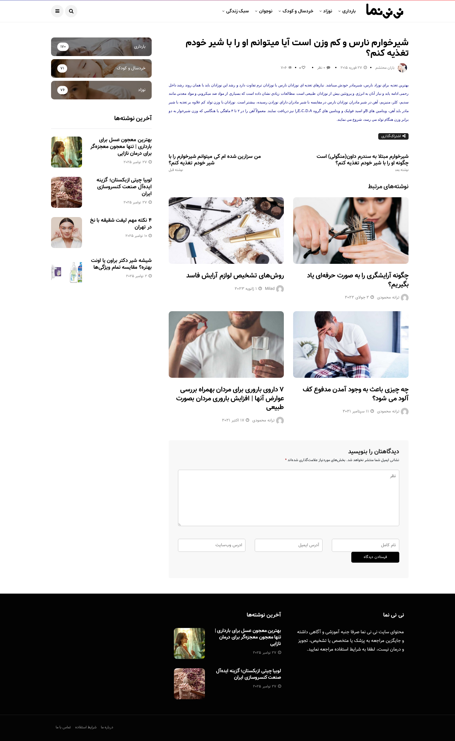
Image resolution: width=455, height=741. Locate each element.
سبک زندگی (237, 11)
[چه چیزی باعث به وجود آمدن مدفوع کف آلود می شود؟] (351, 344)
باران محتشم (385, 68)
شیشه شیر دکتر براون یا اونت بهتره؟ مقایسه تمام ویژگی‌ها (121, 264)
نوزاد (327, 11)
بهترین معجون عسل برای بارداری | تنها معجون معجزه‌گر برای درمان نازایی (121, 147)
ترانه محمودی (388, 297)
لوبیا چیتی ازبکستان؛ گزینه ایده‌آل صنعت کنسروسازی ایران (124, 187)
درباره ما (107, 727)
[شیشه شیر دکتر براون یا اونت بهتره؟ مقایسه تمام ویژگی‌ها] (66, 272)
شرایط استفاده (348, 649)
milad (270, 289)
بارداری (349, 11)
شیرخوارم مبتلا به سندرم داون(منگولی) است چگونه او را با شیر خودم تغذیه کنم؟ (363, 163)
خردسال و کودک (298, 11)
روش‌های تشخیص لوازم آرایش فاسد (235, 275)
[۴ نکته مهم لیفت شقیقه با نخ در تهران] (66, 232)
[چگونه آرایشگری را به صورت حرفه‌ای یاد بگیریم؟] (351, 230)
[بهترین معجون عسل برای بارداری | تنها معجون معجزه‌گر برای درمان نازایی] (66, 152)
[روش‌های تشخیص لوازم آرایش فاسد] (226, 230)
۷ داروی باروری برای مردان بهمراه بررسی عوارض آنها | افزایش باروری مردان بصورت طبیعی (230, 398)
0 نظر (321, 68)
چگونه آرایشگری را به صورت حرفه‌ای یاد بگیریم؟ (358, 280)
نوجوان (265, 11)
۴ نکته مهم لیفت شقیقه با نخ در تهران (121, 223)
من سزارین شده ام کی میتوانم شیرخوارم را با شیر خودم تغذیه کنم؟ (215, 163)
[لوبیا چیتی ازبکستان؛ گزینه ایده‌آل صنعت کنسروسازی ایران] (66, 192)
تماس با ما (63, 727)
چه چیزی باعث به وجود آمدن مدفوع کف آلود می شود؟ (356, 394)
